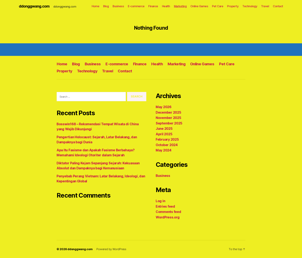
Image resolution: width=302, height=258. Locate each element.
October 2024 (167, 145)
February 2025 (167, 139)
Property (232, 6)
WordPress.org (168, 217)
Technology (249, 6)
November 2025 (168, 118)
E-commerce (136, 6)
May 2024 (163, 150)
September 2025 (169, 123)
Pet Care (217, 6)
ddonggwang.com (34, 6)
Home (95, 6)
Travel (265, 6)
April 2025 (164, 134)
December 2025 (168, 112)
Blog (106, 6)
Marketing (180, 6)
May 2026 (163, 107)
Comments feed (168, 212)
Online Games (199, 6)
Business (118, 6)
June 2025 (164, 129)
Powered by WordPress (111, 249)
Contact (278, 6)
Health (166, 6)
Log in (160, 201)
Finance (153, 6)
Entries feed (165, 206)
